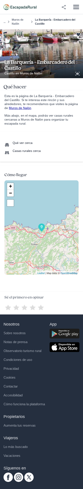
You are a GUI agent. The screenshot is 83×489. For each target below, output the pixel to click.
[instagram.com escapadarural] (18, 481)
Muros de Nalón (17, 21)
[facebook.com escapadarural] (8, 481)
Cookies (9, 377)
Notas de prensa (15, 342)
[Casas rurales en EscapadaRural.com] (20, 7)
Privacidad (11, 368)
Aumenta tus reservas (20, 425)
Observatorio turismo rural (22, 351)
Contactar (11, 386)
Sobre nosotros (15, 333)
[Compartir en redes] (63, 7)
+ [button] (10, 186)
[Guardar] (78, 34)
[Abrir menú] (76, 7)
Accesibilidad (13, 395)
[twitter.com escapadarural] (29, 481)
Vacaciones (12, 455)
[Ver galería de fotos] (78, 73)
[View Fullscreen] (10, 203)
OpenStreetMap (68, 273)
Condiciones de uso (18, 360)
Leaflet (41, 273)
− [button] (10, 193)
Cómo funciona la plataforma (24, 404)
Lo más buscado (16, 447)
